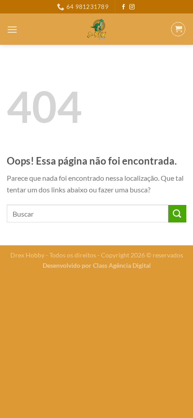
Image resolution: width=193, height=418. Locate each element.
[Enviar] (177, 213)
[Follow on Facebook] (123, 7)
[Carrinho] (178, 29)
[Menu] (12, 29)
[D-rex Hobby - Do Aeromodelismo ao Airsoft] (97, 29)
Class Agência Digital (122, 265)
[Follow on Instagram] (132, 7)
